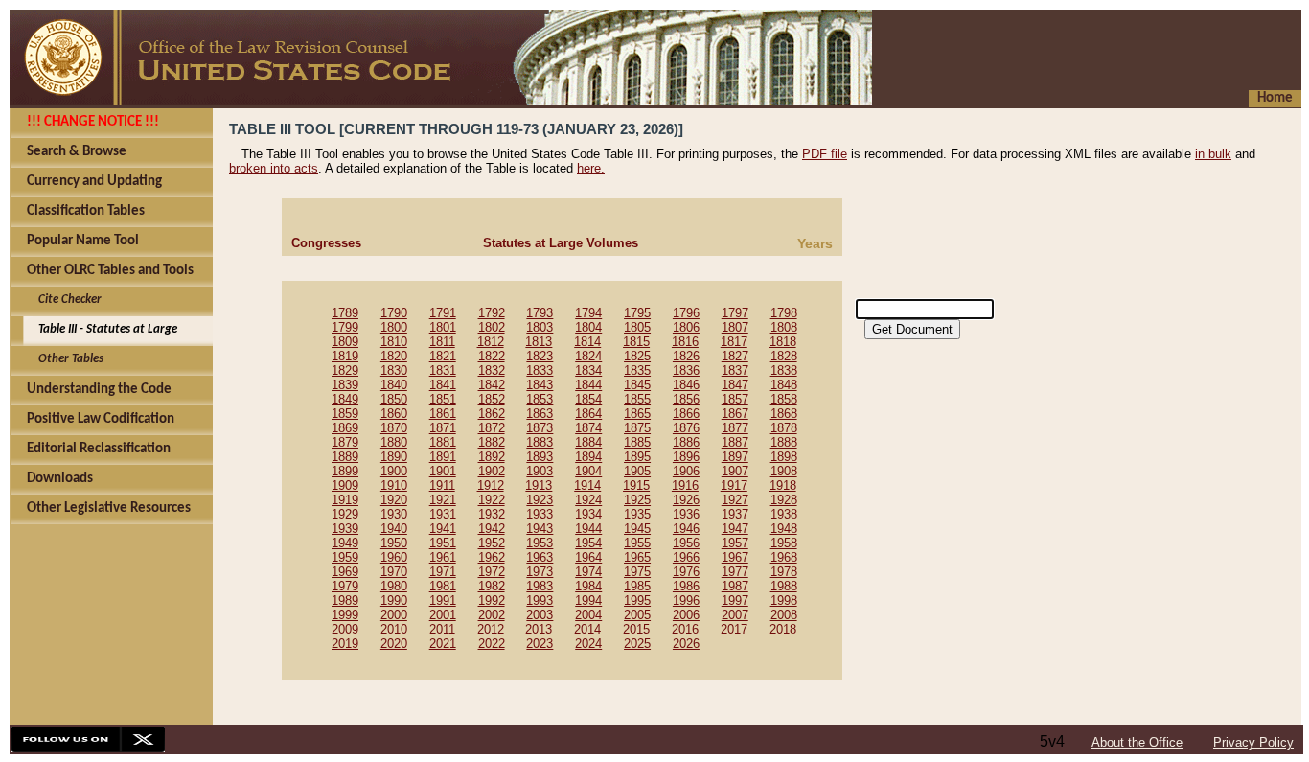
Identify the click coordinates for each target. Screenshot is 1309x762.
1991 (442, 600)
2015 (636, 629)
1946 (686, 528)
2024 (588, 643)
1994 (588, 600)
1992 (491, 600)
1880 (393, 442)
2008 (783, 615)
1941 (442, 528)
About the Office (1137, 742)
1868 (783, 413)
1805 (637, 327)
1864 (588, 413)
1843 (539, 385)
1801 (442, 327)
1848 (783, 385)
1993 (539, 600)
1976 (686, 572)
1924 (588, 500)
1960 (393, 557)
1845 (637, 385)
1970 (393, 572)
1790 (393, 313)
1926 (686, 500)
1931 (442, 514)
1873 (539, 428)
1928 (783, 500)
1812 (490, 342)
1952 (491, 543)
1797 (735, 313)
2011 (442, 629)
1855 (637, 399)
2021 (442, 643)
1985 (637, 586)
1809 (345, 342)
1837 (735, 370)
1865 (637, 413)
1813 (538, 342)
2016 (685, 629)
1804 (588, 327)
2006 (686, 615)
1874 (588, 428)
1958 (783, 543)
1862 (491, 413)
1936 (686, 514)
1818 (782, 342)
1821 (442, 356)
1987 (735, 586)
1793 (539, 313)
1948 (783, 528)
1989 (345, 600)
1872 (491, 428)
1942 (491, 528)
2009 (345, 629)
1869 (345, 428)
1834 (588, 370)
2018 (782, 629)
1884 (588, 442)
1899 (345, 471)
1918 (782, 485)
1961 (442, 557)
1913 (538, 485)
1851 (442, 399)
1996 (686, 600)
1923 (539, 500)
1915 (636, 485)
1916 (685, 485)
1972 (491, 572)
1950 (393, 543)
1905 (637, 471)
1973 (539, 572)
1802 (491, 327)
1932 (491, 514)
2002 (491, 615)
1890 (393, 457)
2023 (539, 643)
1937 (735, 514)
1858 (783, 399)
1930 (393, 514)
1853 (539, 399)
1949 (345, 543)
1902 (491, 471)
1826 (686, 356)
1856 (686, 399)
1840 (393, 385)
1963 (539, 557)
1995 (637, 600)
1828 (783, 356)
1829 (345, 370)
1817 (734, 342)
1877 (735, 428)
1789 (345, 313)
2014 (587, 629)
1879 (345, 442)
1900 (393, 471)
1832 (491, 370)
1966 (686, 557)
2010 (393, 629)
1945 (637, 528)
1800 (393, 327)
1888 (783, 442)
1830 (393, 370)
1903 (539, 471)
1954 (588, 543)
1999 (345, 615)
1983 (539, 586)
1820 (393, 356)
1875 (637, 428)
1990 (393, 600)
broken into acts (273, 168)
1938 (783, 514)
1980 (393, 586)
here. (591, 168)
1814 (587, 342)
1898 (783, 457)
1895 (637, 457)
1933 (539, 514)
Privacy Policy (1253, 742)
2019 (345, 643)
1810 (393, 342)
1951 (442, 543)
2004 (588, 615)
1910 (393, 485)
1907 (735, 471)
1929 (345, 514)
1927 (735, 500)
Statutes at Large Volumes (560, 243)
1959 (345, 557)
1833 (539, 370)
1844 (588, 385)
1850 (393, 399)
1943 (539, 528)
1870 (393, 428)
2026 (686, 643)
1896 (686, 457)
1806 (686, 327)
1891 (442, 457)
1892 (491, 457)
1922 (491, 500)
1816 (685, 342)
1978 (783, 572)
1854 (588, 399)
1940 (393, 528)
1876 (686, 428)
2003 (539, 615)
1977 (735, 572)
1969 (345, 572)
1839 (345, 385)
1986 (686, 586)
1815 (636, 342)
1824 (588, 356)
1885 (637, 442)
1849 (345, 399)
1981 (442, 586)
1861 (442, 413)
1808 (783, 327)
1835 (637, 370)
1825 (637, 356)
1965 (637, 557)
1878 (783, 428)
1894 (588, 457)
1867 (735, 413)
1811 (442, 342)
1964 (588, 557)
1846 (686, 385)
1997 (735, 600)
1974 (588, 572)
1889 (345, 457)
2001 (442, 615)
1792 (491, 313)
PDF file (824, 154)
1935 (637, 514)
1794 (588, 313)
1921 (442, 500)
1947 (735, 528)
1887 (735, 442)
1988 (783, 586)
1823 (539, 356)
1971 (442, 572)
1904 (588, 471)
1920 (393, 500)
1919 (345, 500)
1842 (491, 385)
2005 (637, 615)
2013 (538, 629)
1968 (783, 557)
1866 (686, 413)
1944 (588, 528)
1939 (345, 528)
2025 (637, 643)
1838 (783, 370)
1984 (588, 586)
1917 (734, 485)
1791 (442, 313)
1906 (686, 471)
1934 (588, 514)
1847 (735, 385)
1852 (491, 399)
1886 (686, 442)
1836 (686, 370)
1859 (345, 413)
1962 (491, 557)
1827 (735, 356)
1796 (686, 313)
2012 (490, 629)
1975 (637, 572)
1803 (539, 327)
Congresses (326, 243)
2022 (491, 643)
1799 (345, 327)
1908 (783, 471)
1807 (735, 327)
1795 (637, 313)
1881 (442, 442)
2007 (735, 615)
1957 (735, 543)
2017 (734, 629)
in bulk (1213, 154)
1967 (735, 557)
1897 (735, 457)
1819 (345, 356)
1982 (491, 586)
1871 (442, 428)
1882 (491, 442)
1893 (539, 457)
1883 (539, 442)
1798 (783, 313)
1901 (442, 471)
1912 (490, 485)
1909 (345, 485)
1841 (442, 385)
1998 (783, 600)
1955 (637, 543)
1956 (686, 543)
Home (1275, 98)
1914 (587, 485)
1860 (393, 413)
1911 (442, 485)
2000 (393, 615)
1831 (442, 370)
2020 (393, 643)
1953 (539, 543)
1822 (491, 356)
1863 (539, 413)
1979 (345, 586)
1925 (637, 500)
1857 (735, 399)
